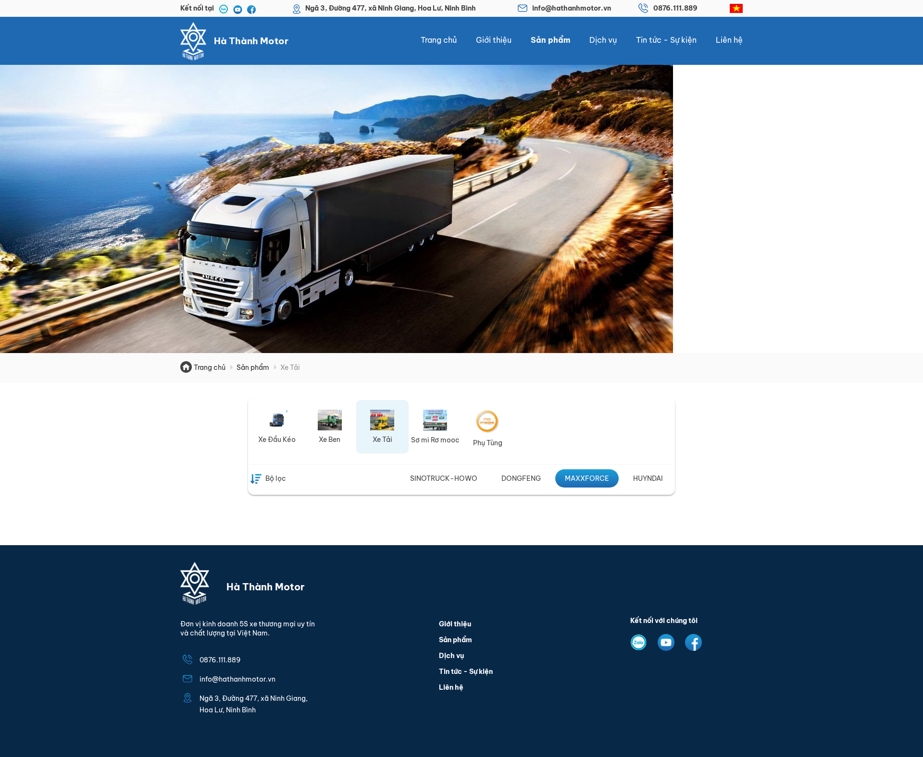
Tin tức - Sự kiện (666, 40)
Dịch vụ (603, 40)
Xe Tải (382, 439)
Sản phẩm (550, 40)
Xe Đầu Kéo (277, 439)
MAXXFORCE (587, 478)
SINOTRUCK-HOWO (443, 478)
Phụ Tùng (487, 443)
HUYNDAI (648, 478)
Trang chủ (439, 40)
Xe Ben (329, 439)
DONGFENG (521, 478)
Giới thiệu (493, 40)
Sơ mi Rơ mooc (435, 440)
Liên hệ (729, 40)
